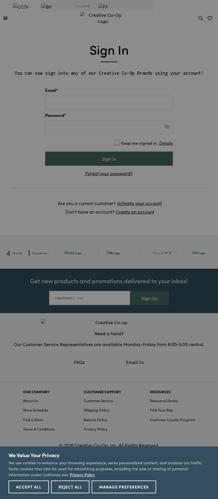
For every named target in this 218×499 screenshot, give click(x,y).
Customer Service (98, 400)
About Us (30, 400)
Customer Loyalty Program (172, 419)
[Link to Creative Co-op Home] (109, 322)
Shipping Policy (96, 410)
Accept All (28, 487)
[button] (5, 18)
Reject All (70, 487)
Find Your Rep (161, 410)
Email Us (135, 362)
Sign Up (149, 298)
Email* (51, 90)
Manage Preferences (124, 487)
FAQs (79, 362)
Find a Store (33, 419)
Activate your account (139, 203)
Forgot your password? (109, 173)
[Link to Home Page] (102, 17)
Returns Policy (95, 419)
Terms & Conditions (39, 429)
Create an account (135, 211)
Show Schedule (35, 410)
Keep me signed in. (147, 143)
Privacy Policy (96, 429)
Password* (55, 115)
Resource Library (164, 400)
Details (166, 143)
